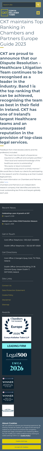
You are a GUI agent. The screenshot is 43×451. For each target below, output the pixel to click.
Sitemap (5, 305)
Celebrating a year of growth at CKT (15, 213)
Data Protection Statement (13, 290)
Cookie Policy (7, 295)
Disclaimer (6, 300)
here (6, 182)
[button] (38, 13)
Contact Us (6, 286)
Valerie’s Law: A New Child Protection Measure (19, 221)
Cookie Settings (21, 441)
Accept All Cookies (21, 447)
